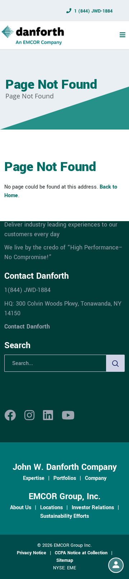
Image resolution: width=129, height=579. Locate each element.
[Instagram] (29, 415)
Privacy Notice (31, 553)
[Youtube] (68, 415)
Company (95, 478)
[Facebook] (10, 415)
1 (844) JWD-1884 (93, 11)
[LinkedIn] (48, 415)
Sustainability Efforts (64, 516)
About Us (20, 507)
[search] (115, 363)
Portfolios (64, 478)
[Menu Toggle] (122, 34)
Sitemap (64, 560)
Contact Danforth (27, 326)
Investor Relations (93, 507)
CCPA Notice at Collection (81, 553)
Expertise (33, 478)
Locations (51, 507)
